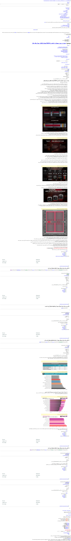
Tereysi (63, 329)
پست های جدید (65, 10)
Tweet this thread (65, 52)
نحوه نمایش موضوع (67, 64)
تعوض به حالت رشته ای (64, 67)
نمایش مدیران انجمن (63, 16)
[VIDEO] (68, 525)
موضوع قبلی (68, 510)
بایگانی (68, 533)
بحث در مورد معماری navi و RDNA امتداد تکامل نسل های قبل (49, 43)
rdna (70, 513)
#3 (68, 312)
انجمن (68, 9)
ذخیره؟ (67, 5)
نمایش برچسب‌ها (68, 515)
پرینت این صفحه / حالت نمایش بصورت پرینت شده (60, 55)
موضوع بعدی (64, 510)
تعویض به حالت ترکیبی (64, 66)
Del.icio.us (63, 253)
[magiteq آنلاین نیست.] (66, 275)
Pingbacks (66, 527)
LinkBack (68, 45)
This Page (67, 37)
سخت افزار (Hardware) (66, 25)
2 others (66, 256)
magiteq (57, 256)
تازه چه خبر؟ (67, 7)
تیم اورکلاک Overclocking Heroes (64, 17)
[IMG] (68, 524)
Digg (64, 252)
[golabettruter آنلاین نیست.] (66, 314)
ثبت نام (68, 2)
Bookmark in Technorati (64, 51)
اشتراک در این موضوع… (64, 57)
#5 (68, 453)
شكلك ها (68, 523)
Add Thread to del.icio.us (64, 50)
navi (68, 513)
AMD (68, 26)
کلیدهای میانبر (65, 14)
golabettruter (62, 256)
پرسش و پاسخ (65, 11)
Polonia (66, 329)
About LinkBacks (59, 47)
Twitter (64, 255)
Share (66, 287)
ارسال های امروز (63, 15)
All (68, 36)
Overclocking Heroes (66, 532)
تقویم (66, 12)
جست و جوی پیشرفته (66, 20)
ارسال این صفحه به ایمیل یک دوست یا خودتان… (60, 56)
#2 (68, 273)
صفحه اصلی (67, 8)
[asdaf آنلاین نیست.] (67, 71)
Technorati (63, 254)
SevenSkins (69, 538)
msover (59, 256)
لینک (45, 22)
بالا (68, 534)
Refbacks (67, 528)
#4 (68, 345)
